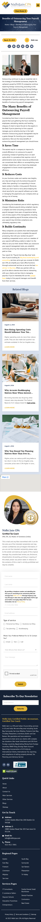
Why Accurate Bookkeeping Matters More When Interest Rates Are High (18, 393)
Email (8, 642)
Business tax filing (29, 624)
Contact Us (6, 791)
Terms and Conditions (22, 914)
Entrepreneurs (7, 905)
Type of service (9, 620)
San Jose (5, 878)
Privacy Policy (9, 914)
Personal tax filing (12, 624)
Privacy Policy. (21, 602)
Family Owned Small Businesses (29, 890)
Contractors (26, 899)
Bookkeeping (23, 629)
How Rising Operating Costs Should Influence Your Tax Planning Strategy (18, 332)
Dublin (5, 859)
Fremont (5, 867)
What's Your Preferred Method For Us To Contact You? (20, 637)
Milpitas (5, 874)
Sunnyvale (25, 863)
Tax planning (10, 629)
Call (21, 642)
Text (15, 642)
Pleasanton (25, 871)
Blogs (12, 25)
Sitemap (5, 807)
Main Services (7, 795)
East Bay (5, 863)
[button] (38, 5)
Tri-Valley (25, 874)
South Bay (25, 859)
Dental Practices (27, 895)
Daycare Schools (8, 897)
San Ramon (25, 867)
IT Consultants (8, 889)
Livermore (6, 871)
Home (7, 25)
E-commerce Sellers (9, 893)
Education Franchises (10, 901)
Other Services (8, 799)
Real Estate (25, 903)
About (5, 788)
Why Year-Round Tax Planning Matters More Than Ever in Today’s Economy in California (19, 453)
